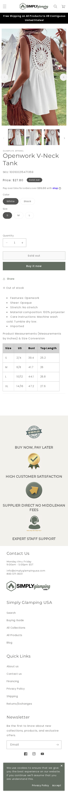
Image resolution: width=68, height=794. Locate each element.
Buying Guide (15, 620)
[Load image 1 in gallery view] (16, 137)
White (13, 202)
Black (29, 202)
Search (11, 613)
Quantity (8, 235)
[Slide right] (63, 77)
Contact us (14, 674)
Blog (9, 642)
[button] (4, 6)
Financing (13, 681)
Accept (56, 785)
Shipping (12, 696)
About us (12, 666)
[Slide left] (4, 77)
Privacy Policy (16, 688)
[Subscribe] (57, 744)
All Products (14, 635)
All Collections (16, 627)
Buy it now (34, 266)
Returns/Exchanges (19, 703)
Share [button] (11, 279)
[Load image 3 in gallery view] (52, 137)
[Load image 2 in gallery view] (34, 137)
